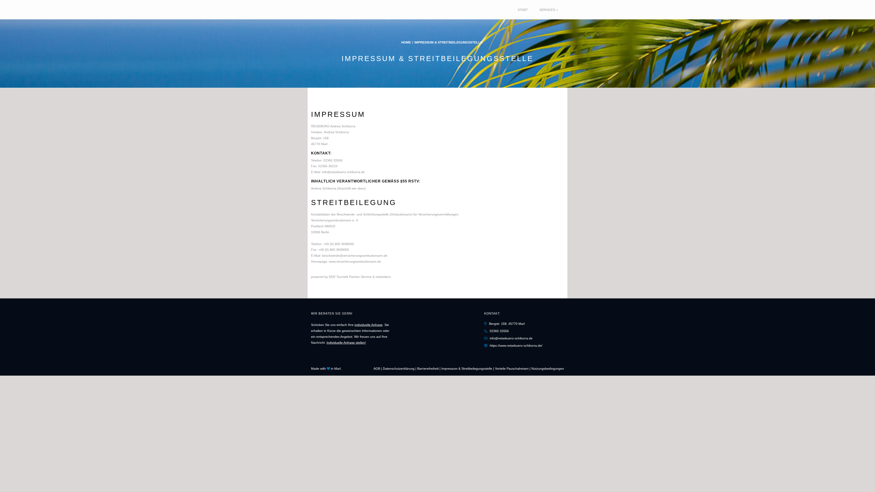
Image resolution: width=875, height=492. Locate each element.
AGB (376, 368)
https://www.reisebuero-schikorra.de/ (516, 345)
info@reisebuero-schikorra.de (343, 172)
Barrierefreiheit (428, 368)
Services (547, 10)
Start (523, 10)
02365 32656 (332, 160)
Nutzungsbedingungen (547, 368)
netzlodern (383, 277)
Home (406, 42)
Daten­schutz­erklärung (398, 368)
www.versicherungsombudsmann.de (355, 261)
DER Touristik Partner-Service (350, 277)
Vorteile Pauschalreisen (512, 368)
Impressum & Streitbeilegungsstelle (466, 368)
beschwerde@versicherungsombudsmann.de (354, 255)
